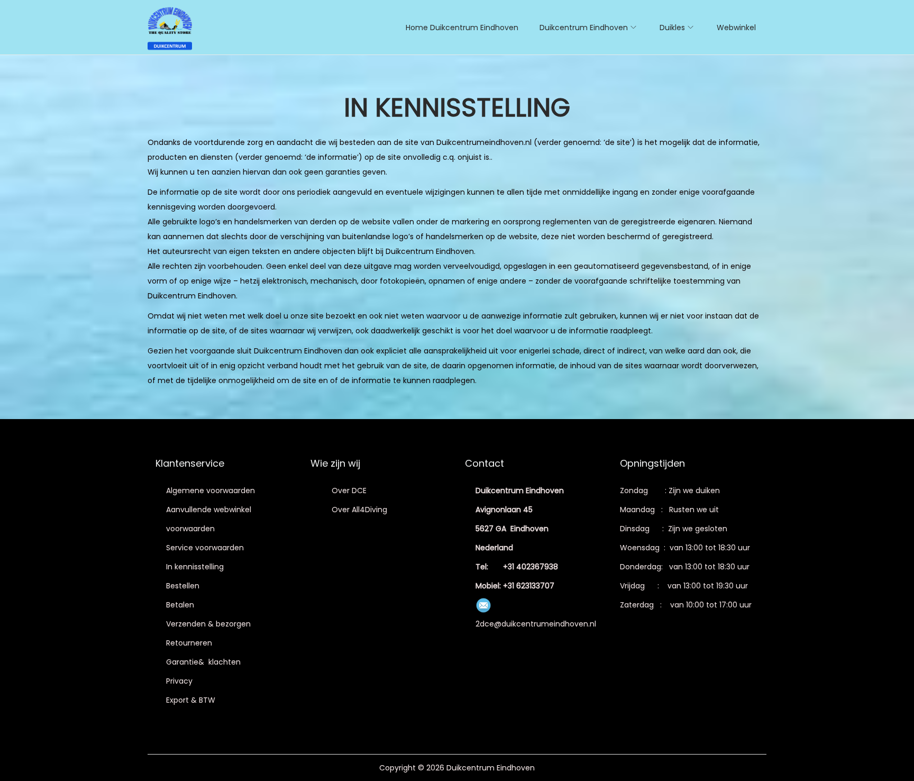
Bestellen (182, 585)
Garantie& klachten (203, 662)
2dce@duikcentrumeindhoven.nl (536, 624)
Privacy (179, 681)
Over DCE (349, 490)
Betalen (180, 605)
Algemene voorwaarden (210, 490)
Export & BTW (190, 700)
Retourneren (189, 643)
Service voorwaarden (205, 547)
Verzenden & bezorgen (208, 624)
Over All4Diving (359, 509)
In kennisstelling (195, 566)
